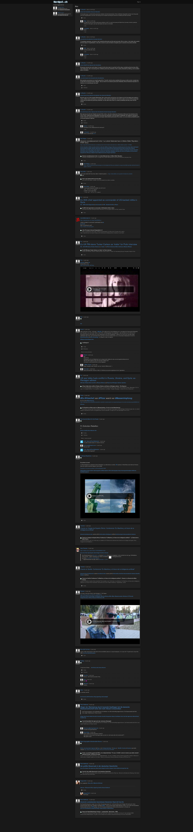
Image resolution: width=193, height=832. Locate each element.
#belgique (113, 151)
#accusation (97, 151)
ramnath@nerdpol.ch (85, 218)
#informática (102, 534)
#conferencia (87, 534)
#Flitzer (87, 596)
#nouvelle (82, 39)
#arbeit (91, 716)
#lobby (86, 382)
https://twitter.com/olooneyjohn (87, 226)
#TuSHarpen (98, 596)
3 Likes (84, 45)
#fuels (90, 382)
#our (101, 95)
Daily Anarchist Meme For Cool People (89, 419)
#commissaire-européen (86, 148)
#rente (115, 768)
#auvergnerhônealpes (126, 470)
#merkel (104, 716)
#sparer (111, 768)
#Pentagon (114, 382)
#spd (89, 552)
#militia (112, 204)
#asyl (85, 716)
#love (89, 430)
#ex (58, 9)
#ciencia (82, 534)
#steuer (113, 716)
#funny (94, 667)
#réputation (83, 149)
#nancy (85, 95)
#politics (124, 382)
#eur (125, 768)
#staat (101, 808)
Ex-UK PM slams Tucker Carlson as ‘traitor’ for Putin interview (108, 244)
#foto (110, 470)
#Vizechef (89, 398)
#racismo (129, 748)
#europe (117, 151)
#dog (95, 696)
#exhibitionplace (91, 653)
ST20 (85, 48)
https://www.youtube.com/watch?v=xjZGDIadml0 (91, 595)
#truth (83, 224)
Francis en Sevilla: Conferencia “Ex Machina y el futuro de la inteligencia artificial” (107, 569)
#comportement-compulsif (109, 149)
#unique (131, 149)
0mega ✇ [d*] (83, 781)
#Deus (89, 783)
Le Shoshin (83, 9)
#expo (88, 470)
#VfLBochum (99, 597)
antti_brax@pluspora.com (90, 445)
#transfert (136, 149)
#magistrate (61, 9)
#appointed (91, 204)
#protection (103, 151)
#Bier (110, 596)
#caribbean (117, 716)
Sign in (139, 2)
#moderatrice (90, 39)
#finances (98, 148)
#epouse (94, 112)
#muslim (95, 716)
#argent (109, 152)
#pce (98, 748)
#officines (134, 470)
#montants (82, 151)
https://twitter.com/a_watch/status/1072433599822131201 (92, 550)
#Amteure (125, 596)
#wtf (63, 15)
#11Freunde (130, 596)
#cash (96, 152)
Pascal (85, 355)
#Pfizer (102, 398)
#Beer (113, 596)
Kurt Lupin (86, 369)
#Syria (116, 204)
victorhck (82, 525)
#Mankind (95, 783)
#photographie (97, 470)
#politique (108, 151)
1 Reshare (85, 87)
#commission (134, 151)
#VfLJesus (82, 596)
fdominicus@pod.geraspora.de (91, 728)
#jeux (129, 147)
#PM (86, 246)
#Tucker (93, 246)
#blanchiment (110, 148)
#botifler (120, 748)
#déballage (91, 151)
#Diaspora (82, 339)
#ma (89, 78)
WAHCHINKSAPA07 (96, 290)
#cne (86, 653)
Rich (81, 260)
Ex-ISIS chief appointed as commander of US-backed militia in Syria (108, 201)
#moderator (88, 12)
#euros (87, 151)
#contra (124, 748)
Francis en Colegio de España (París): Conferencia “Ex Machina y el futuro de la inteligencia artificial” (107, 529)
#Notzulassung (90, 400)
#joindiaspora (88, 339)
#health (85, 65)
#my (88, 65)
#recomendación (127, 534)
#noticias (118, 534)
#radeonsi (107, 787)
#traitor (103, 246)
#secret (133, 148)
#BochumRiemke (105, 596)
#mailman (91, 696)
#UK (84, 246)
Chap (85, 21)
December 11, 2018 (103, 559)
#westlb (93, 808)
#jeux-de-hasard (134, 147)
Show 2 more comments (86, 352)
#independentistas (107, 748)
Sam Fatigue (83, 138)
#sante (86, 78)
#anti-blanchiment (118, 148)
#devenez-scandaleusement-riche (120, 147)
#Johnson (121, 246)
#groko (91, 552)
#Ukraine (126, 246)
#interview (112, 246)
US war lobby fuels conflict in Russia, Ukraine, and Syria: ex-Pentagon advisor (108, 379)
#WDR (92, 807)
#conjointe (93, 78)
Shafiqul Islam (61, 7)
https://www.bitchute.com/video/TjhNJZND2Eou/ (90, 220)
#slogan (110, 147)
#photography (114, 470)
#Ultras (90, 597)
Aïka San (86, 683)
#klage (81, 716)
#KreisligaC (92, 596)
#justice (94, 148)
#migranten (108, 716)
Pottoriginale (95, 622)
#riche (81, 147)
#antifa (85, 430)
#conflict (94, 382)
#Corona (82, 404)
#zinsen (106, 552)
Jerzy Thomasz (83, 548)
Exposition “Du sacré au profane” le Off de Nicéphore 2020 (93, 468)
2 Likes (84, 104)
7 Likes (84, 346)
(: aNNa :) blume (88, 364)
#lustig (60, 15)
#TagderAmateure (84, 597)
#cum (81, 552)
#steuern (105, 808)
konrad (82, 329)
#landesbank (88, 808)
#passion (99, 149)
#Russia (130, 246)
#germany (130, 716)
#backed (108, 204)
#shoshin (98, 12)
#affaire (106, 147)
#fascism (92, 430)
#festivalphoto (83, 470)
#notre (105, 112)
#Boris (116, 246)
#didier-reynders (92, 147)
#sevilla (138, 573)
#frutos (82, 748)
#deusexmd (87, 787)
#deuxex (82, 787)
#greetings (99, 696)
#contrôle (88, 149)
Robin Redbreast (84, 704)
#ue (120, 151)
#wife (90, 95)
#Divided (100, 783)
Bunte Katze (87, 732)
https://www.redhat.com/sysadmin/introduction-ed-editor (120, 173)
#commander (99, 204)
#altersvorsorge (120, 768)
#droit (123, 148)
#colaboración (90, 573)
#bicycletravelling (84, 337)
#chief (87, 204)
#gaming (96, 787)
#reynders (86, 147)
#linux (92, 787)
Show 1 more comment (86, 438)
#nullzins (102, 552)
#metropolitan (67, 9)
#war (84, 382)
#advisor (120, 382)
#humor (82, 430)
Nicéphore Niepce (96, 496)
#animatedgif (105, 696)
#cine (86, 573)
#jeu (102, 149)
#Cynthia (82, 262)
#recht (87, 716)
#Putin (108, 246)
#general (94, 748)
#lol (58, 15)
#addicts (122, 149)
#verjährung (83, 717)
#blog (65, 15)
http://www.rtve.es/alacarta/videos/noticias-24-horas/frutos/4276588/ (99, 749)
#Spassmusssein (119, 596)
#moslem (99, 716)
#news (81, 12)
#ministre (103, 148)
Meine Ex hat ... (61, 12)
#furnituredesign (94, 337)
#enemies (84, 696)
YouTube (103, 290)
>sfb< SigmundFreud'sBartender (91, 441)
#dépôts (93, 152)
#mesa (103, 787)
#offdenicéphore (104, 470)
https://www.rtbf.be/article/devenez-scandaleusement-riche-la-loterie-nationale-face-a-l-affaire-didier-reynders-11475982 (106, 144)
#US (104, 204)
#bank (97, 768)
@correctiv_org (96, 555)
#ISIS (84, 204)
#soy (114, 748)
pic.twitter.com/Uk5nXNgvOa (92, 558)
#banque (89, 152)
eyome (85, 126)
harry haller (83, 171)
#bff (88, 696)
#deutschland (136, 716)
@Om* (81, 690)
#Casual (94, 597)
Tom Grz (86, 675)
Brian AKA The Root (85, 649)
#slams (89, 246)
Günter (82, 395)
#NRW (103, 805)
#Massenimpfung (123, 398)
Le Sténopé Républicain (86, 456)
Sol (81, 197)
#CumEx (105, 555)
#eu (127, 768)
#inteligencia (109, 534)
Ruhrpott (82, 591)
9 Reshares (85, 349)
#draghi (98, 552)
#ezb (95, 552)
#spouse (91, 65)
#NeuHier (99, 331)
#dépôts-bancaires (102, 152)
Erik (85, 679)
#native (100, 787)
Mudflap (82, 661)
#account (93, 12)
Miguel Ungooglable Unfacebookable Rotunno (91, 741)
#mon (90, 112)
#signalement (83, 152)
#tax (126, 716)
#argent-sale (93, 149)
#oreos (100, 667)
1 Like (84, 17)
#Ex (81, 204)
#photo (92, 470)
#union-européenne (126, 151)
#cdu (86, 552)
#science (133, 534)
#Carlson (97, 246)
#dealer (117, 149)
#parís (121, 534)
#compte (95, 39)
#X (103, 222)
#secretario (88, 748)
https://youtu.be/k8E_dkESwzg (87, 265)
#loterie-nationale (100, 147)
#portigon (97, 808)
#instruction (128, 148)
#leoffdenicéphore (84, 472)
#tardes (82, 575)
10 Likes (85, 433)
